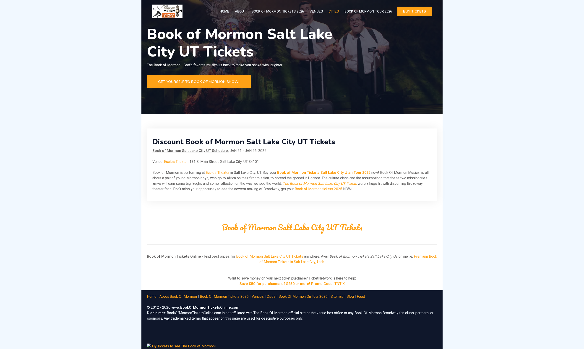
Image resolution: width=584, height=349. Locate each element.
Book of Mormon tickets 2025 (318, 189)
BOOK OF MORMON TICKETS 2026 (278, 11)
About (240, 11)
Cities (271, 296)
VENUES (316, 11)
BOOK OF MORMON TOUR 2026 (368, 11)
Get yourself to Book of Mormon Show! (199, 81)
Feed (361, 296)
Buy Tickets (414, 11)
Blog (350, 296)
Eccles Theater (176, 161)
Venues (258, 296)
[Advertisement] (301, 337)
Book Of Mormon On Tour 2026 (303, 296)
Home (224, 11)
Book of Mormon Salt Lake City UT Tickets (269, 256)
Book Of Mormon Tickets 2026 (224, 296)
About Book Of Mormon (178, 296)
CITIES (333, 11)
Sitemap (337, 296)
